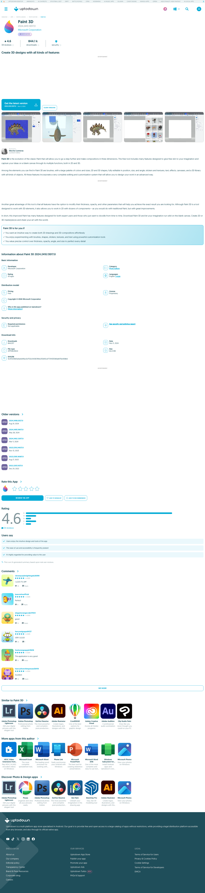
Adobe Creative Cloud (91, 722)
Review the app (22, 498)
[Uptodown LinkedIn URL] (28, 839)
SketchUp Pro (91, 798)
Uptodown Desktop (15, 1)
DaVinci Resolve (42, 721)
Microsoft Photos (124, 759)
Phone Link (58, 759)
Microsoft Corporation (29, 29)
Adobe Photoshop (25, 721)
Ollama (120, 1)
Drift (67, 1)
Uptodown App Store (80, 854)
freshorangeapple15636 (24, 650)
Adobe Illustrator (58, 721)
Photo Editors (114, 268)
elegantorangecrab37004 (25, 613)
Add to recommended (77, 498)
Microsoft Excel (25, 759)
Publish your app (78, 858)
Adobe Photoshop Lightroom (9, 722)
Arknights (30, 1)
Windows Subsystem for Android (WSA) (108, 761)
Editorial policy (12, 862)
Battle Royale (77, 1)
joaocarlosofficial (22, 594)
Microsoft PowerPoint (75, 760)
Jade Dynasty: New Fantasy (170, 1)
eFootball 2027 (56, 1)
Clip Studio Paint (124, 721)
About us (10, 854)
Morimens (97, 1)
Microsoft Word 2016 (91, 760)
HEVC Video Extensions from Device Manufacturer (9, 762)
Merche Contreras (16, 151)
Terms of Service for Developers (149, 867)
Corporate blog (13, 875)
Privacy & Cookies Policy (146, 858)
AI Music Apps (109, 1)
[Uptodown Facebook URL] (33, 839)
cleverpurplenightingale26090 (27, 576)
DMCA (137, 871)
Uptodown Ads (77, 867)
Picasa (25, 798)
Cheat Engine (132, 1)
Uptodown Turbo (80, 871)
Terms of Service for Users (146, 854)
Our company (12, 858)
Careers (9, 879)
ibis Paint (75, 798)
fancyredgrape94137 (23, 631)
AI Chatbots (42, 1)
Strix (87, 1)
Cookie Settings (142, 862)
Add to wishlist (55, 498)
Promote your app (78, 862)
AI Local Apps (189, 1)
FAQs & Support (77, 875)
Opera (155, 1)
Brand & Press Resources (17, 871)
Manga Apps (144, 1)
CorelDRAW (75, 721)
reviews (6, 45)
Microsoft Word (42, 759)
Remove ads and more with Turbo (101, 97)
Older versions (49, 108)
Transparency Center (15, 867)
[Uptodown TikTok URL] (13, 839)
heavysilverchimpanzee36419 (27, 669)
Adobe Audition (108, 721)
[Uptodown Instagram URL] (23, 839)
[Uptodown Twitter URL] (18, 839)
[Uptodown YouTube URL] (8, 839)
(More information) (15, 309)
